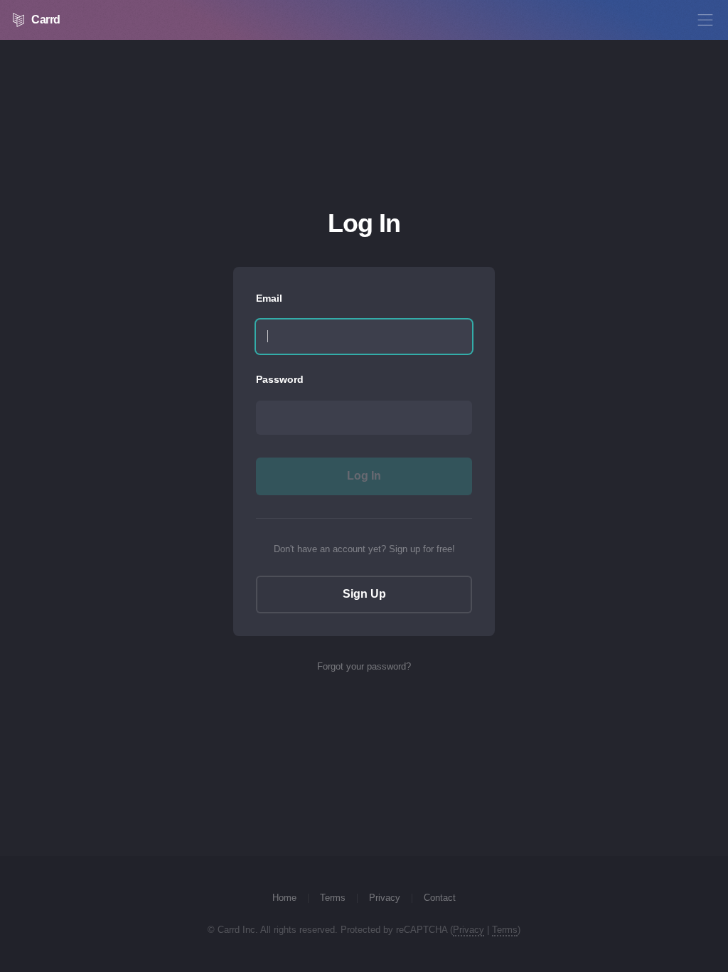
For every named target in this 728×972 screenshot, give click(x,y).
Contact (440, 897)
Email (269, 298)
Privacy (384, 897)
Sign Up (364, 594)
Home (284, 897)
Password (280, 379)
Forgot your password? (364, 666)
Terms (333, 897)
